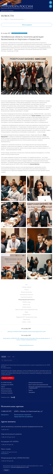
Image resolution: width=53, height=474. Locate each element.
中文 (13, 356)
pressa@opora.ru (5, 453)
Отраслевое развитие (26, 297)
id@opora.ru (5, 414)
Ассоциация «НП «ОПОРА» (7, 384)
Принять (6, 470)
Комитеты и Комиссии (6, 388)
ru (50, 6)
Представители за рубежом (23, 416)
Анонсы (26, 289)
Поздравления (26, 314)
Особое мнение (26, 307)
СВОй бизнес (26, 319)
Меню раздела (27, 25)
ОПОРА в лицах (26, 302)
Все (27, 284)
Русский (4, 356)
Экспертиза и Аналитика (6, 393)
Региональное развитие (26, 294)
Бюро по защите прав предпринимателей (26, 309)
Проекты (31, 390)
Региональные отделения (22, 414)
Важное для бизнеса (26, 292)
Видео (26, 312)
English (9, 356)
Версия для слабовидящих (8, 10)
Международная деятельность (17, 19)
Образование (32, 392)
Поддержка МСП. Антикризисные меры (26, 317)
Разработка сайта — (7, 397)
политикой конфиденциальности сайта (20, 467)
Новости (6, 19)
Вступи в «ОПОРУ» (8, 378)
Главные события (26, 287)
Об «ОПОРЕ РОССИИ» (6, 382)
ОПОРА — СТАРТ (26, 322)
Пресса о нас (26, 304)
